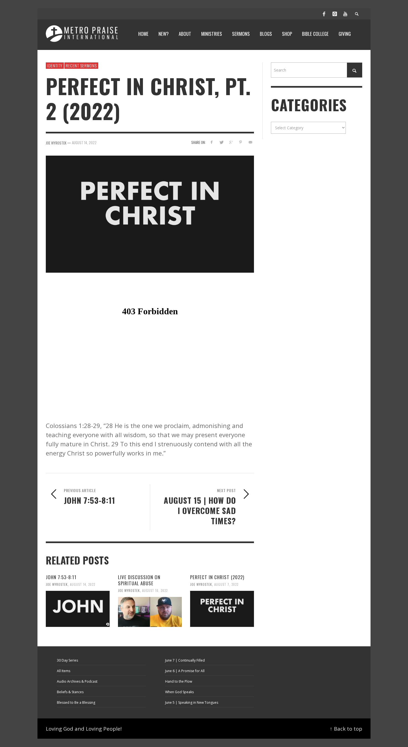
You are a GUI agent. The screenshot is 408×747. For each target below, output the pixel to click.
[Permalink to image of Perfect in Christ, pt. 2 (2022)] (150, 213)
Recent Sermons (81, 65)
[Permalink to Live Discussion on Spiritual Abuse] (150, 612)
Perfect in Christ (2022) (217, 577)
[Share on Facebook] (211, 142)
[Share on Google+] (231, 142)
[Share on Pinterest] (240, 142)
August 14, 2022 (84, 142)
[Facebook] (324, 13)
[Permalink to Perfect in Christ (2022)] (222, 609)
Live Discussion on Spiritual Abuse (139, 580)
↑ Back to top (346, 728)
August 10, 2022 (155, 590)
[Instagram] (334, 13)
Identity (54, 65)
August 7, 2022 (226, 584)
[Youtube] (345, 13)
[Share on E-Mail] (250, 142)
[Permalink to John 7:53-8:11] (78, 609)
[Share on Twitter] (221, 142)
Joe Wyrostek (57, 584)
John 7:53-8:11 (61, 577)
